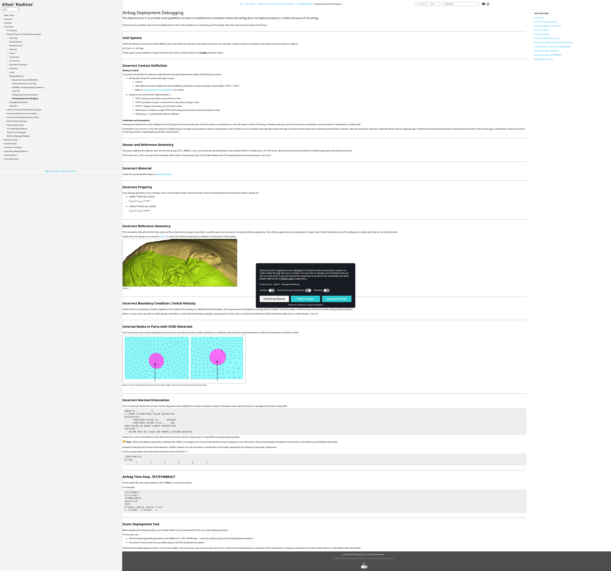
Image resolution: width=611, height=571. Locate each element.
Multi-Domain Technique (17, 121)
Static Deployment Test (543, 59)
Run (12, 30)
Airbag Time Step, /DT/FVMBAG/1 (548, 55)
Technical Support (371, 558)
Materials (13, 49)
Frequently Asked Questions (16, 151)
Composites (14, 57)
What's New (9, 15)
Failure (12, 53)
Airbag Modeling (16, 76)
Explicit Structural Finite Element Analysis (24, 34)
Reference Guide (11, 140)
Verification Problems (13, 147)
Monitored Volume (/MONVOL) (25, 80)
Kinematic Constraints (18, 64)
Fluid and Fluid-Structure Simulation (22, 113)
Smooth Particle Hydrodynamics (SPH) (23, 117)
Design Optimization (15, 125)
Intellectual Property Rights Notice (347, 558)
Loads (11, 72)
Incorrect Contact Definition (545, 22)
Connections (14, 61)
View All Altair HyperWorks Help (62, 171)
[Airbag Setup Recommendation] (420, 4)
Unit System (539, 17)
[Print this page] (488, 5)
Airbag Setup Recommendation (25, 94)
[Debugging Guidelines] (434, 4)
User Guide (8, 26)
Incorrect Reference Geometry (546, 38)
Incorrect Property (542, 34)
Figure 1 (163, 236)
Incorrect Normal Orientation (546, 51)
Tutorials (7, 23)
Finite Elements (15, 42)
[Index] (483, 6)
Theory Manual (10, 155)
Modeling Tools (15, 45)
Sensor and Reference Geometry (547, 26)
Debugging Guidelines (18, 102)
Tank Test (16, 91)
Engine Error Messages (16, 132)
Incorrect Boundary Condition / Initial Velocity (553, 42)
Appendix (13, 106)
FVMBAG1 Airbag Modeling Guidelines (28, 87)
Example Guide (10, 143)
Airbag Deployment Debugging (25, 98)
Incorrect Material (541, 30)
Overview (8, 19)
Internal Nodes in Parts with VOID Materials (552, 46)
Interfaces (13, 68)
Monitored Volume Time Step (24, 83)
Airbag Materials (163, 174)
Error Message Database (17, 128)
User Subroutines (11, 159)
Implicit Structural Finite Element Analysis (24, 109)
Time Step (13, 38)
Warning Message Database (18, 136)
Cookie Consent (387, 558)
